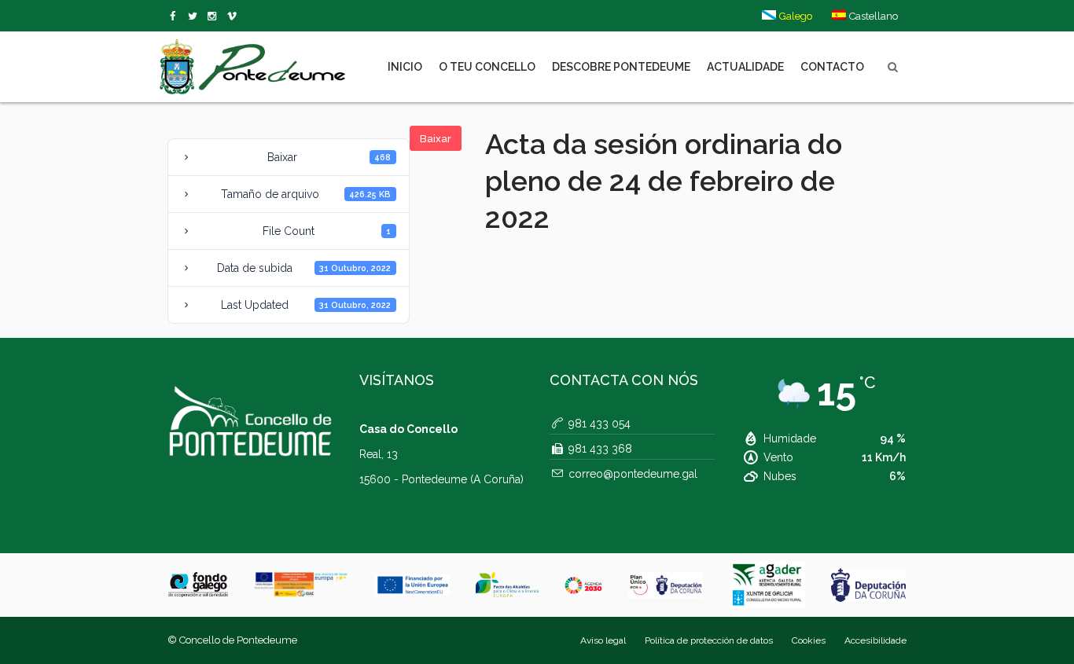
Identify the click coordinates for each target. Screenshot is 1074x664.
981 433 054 (599, 423)
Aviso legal (603, 640)
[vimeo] (195, 16)
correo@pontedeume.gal (632, 474)
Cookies (809, 640)
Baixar (435, 139)
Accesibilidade (875, 640)
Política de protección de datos (709, 640)
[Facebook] (175, 16)
